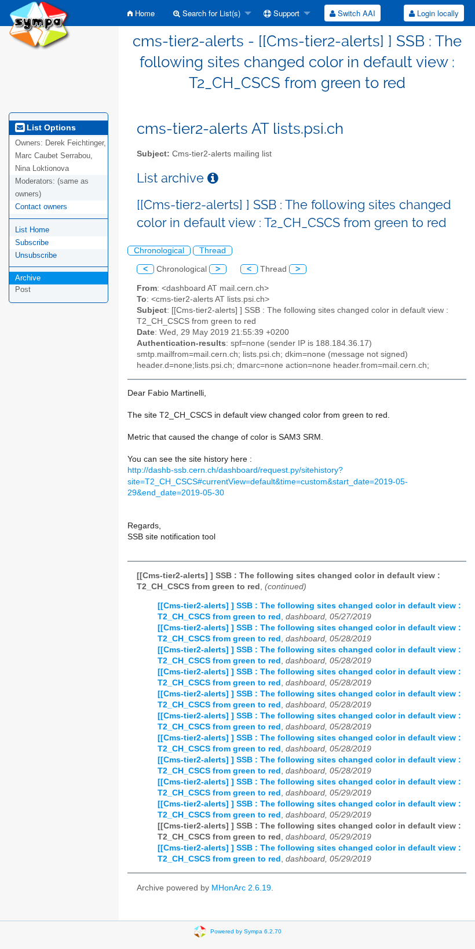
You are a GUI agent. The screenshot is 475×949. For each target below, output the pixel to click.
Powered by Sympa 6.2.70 (246, 931)
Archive (28, 277)
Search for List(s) (210, 13)
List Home (32, 229)
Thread (212, 250)
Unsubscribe (36, 255)
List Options (50, 127)
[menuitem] (141, 13)
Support (285, 13)
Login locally (437, 13)
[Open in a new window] (212, 178)
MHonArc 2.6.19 (241, 888)
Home (144, 13)
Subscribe (32, 242)
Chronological (159, 250)
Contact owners (41, 206)
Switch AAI (355, 13)
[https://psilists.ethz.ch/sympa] (40, 24)
